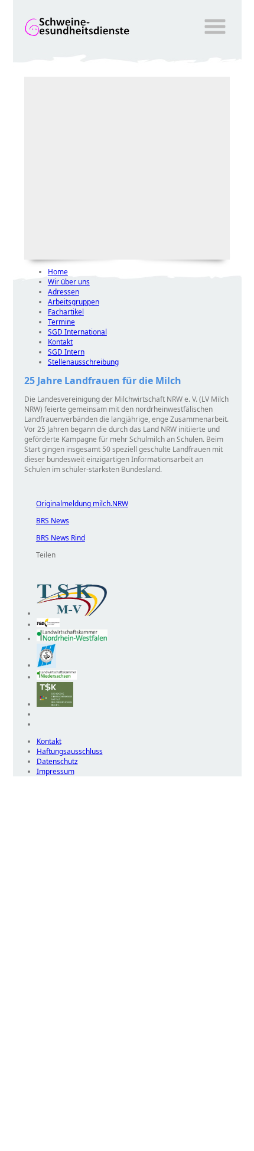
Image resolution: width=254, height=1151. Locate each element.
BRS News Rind (54, 538)
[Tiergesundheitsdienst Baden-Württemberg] (48, 624)
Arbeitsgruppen (73, 302)
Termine (61, 322)
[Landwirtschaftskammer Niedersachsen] (57, 677)
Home (58, 272)
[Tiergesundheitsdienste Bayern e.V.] (46, 665)
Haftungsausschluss (70, 751)
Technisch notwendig (30, 990)
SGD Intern (66, 352)
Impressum (55, 771)
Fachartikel (66, 312)
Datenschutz (57, 761)
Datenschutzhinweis (46, 1145)
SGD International (77, 332)
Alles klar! (21, 1120)
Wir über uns (69, 282)
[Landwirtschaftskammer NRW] (72, 639)
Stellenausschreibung (83, 362)
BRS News (46, 521)
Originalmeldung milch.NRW (76, 504)
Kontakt (60, 342)
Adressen (63, 292)
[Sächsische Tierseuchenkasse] (55, 704)
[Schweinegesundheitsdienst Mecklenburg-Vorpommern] (72, 613)
